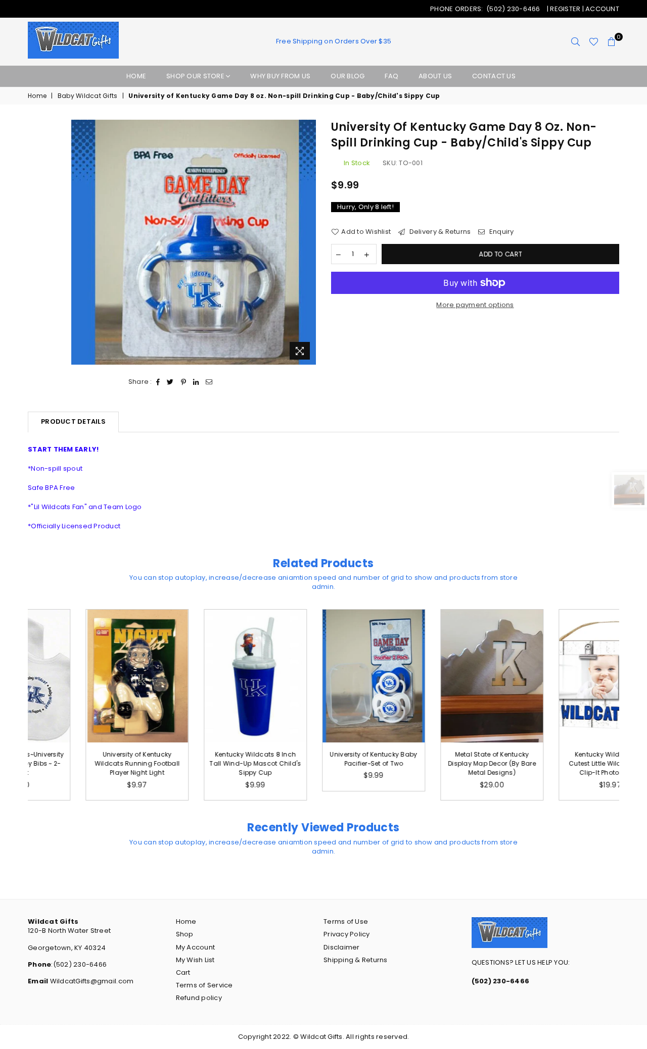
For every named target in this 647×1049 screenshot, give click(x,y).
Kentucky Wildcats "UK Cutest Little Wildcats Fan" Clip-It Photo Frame (560, 763)
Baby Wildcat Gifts (88, 96)
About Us (435, 76)
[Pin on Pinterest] (184, 381)
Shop (185, 934)
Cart (183, 972)
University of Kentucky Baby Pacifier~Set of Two (323, 759)
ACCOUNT (602, 9)
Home (136, 76)
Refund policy (199, 998)
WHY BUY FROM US (280, 76)
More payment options (475, 305)
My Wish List (195, 960)
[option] (193, 242)
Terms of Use (346, 921)
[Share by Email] (209, 381)
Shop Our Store (196, 76)
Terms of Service (204, 985)
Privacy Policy (347, 934)
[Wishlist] (593, 41)
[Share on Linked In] (196, 381)
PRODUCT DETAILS (73, 421)
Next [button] (630, 705)
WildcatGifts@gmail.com (90, 981)
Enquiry (501, 231)
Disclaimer (342, 947)
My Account (195, 947)
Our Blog (347, 76)
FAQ (391, 76)
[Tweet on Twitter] (170, 381)
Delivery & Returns (439, 231)
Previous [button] (16, 705)
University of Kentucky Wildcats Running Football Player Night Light (87, 763)
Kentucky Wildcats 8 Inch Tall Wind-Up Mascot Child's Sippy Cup (205, 763)
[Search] (575, 41)
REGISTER (566, 9)
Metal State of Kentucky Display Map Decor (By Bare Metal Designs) (442, 763)
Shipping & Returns (356, 960)
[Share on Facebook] (158, 381)
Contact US (494, 76)
